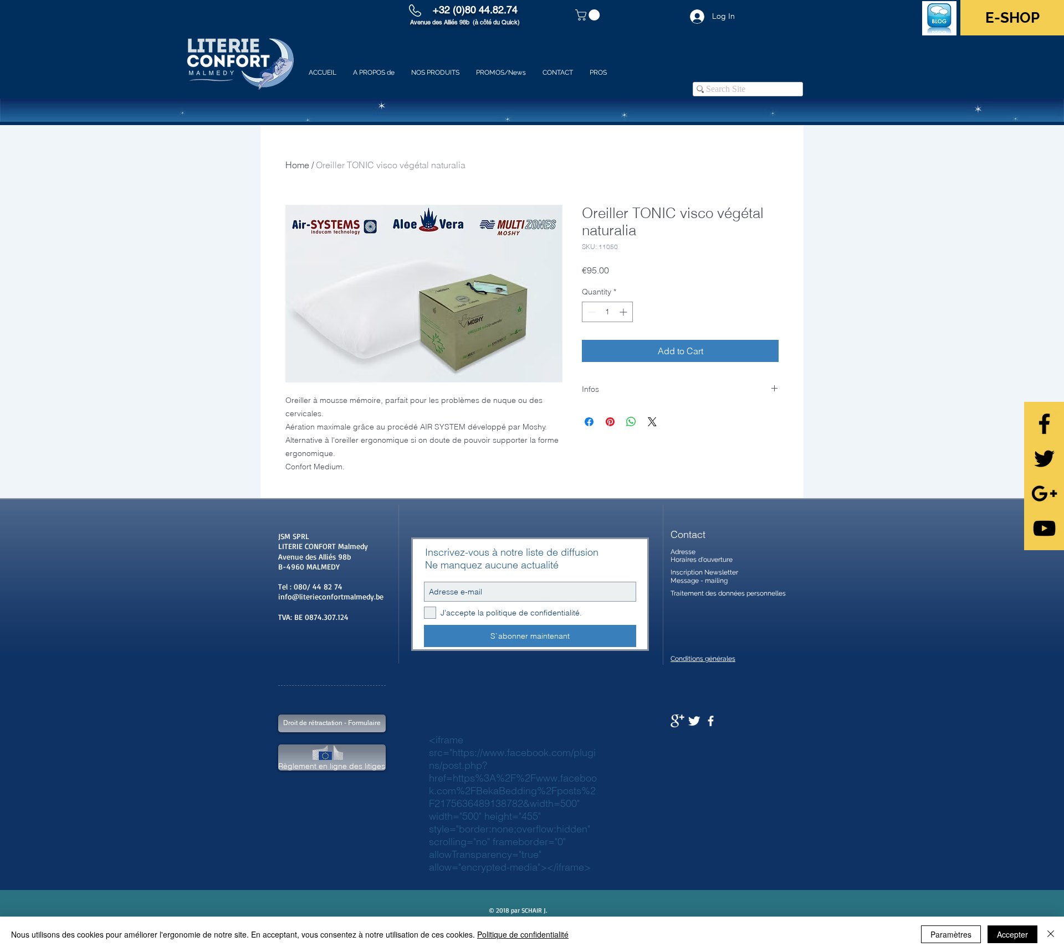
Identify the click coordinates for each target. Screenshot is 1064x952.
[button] (588, 14)
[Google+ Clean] (677, 721)
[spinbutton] (607, 312)
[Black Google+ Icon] (1044, 493)
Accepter (1012, 934)
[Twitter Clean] (694, 721)
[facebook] (711, 721)
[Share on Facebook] (589, 421)
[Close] (1050, 934)
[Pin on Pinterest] (610, 421)
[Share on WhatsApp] (631, 421)
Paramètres (950, 934)
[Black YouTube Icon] (1044, 528)
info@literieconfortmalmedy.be (330, 596)
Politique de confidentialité (523, 934)
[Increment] (624, 312)
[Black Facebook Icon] (1044, 423)
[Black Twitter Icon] (1044, 458)
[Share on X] (652, 421)
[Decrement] (590, 312)
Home (297, 164)
